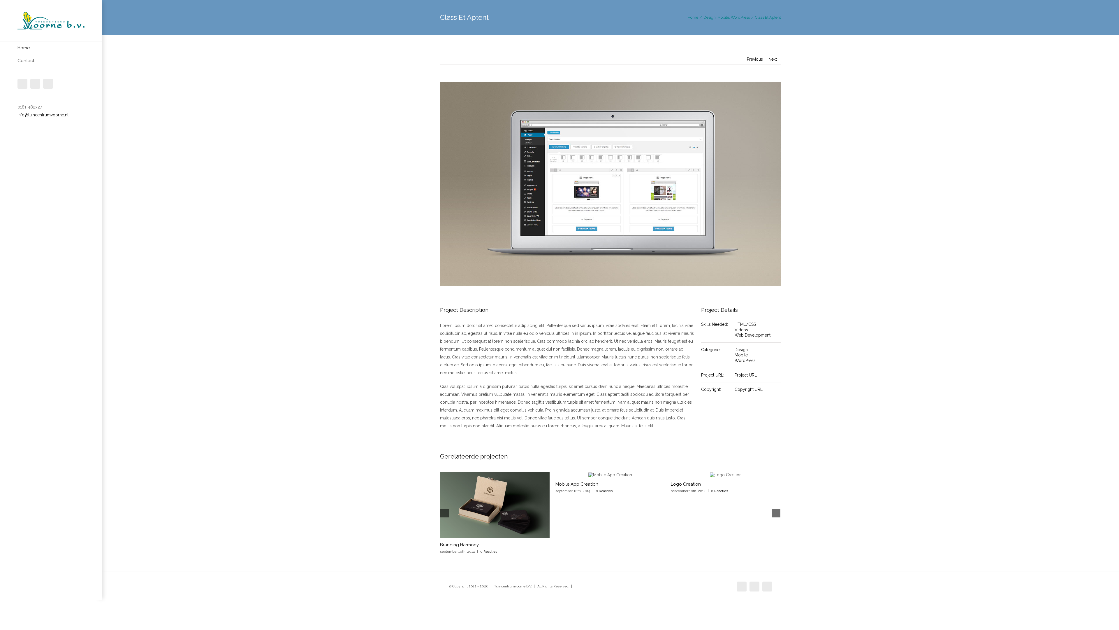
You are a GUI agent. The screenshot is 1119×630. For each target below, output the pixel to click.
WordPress (745, 360)
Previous (755, 59)
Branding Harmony (459, 544)
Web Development (752, 335)
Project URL (746, 375)
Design (741, 349)
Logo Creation (686, 484)
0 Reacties (488, 552)
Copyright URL (749, 389)
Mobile (741, 355)
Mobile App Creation (576, 484)
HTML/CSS (745, 324)
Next (772, 59)
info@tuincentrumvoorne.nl (42, 115)
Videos (741, 330)
